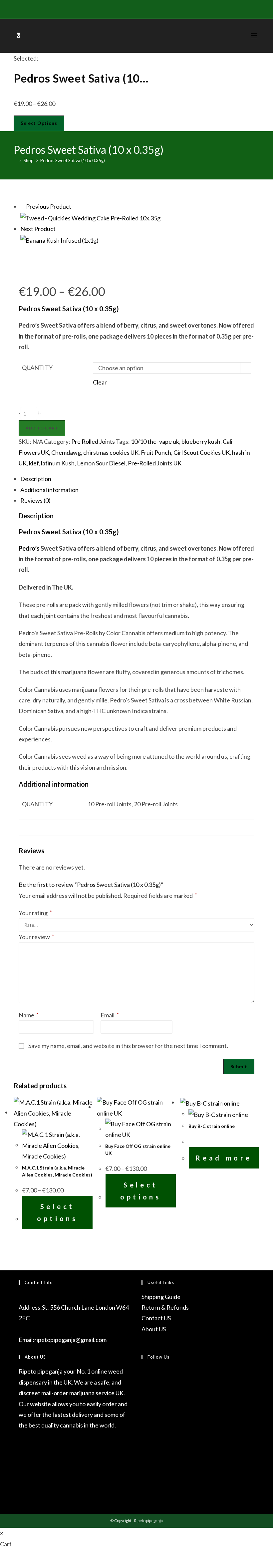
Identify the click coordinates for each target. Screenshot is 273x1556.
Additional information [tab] (49, 489)
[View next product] (59, 228)
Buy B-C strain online (211, 1126)
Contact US (156, 1318)
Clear (100, 382)
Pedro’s (29, 548)
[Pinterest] (124, 8)
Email (110, 1015)
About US (153, 1329)
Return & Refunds (165, 1307)
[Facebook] (116, 8)
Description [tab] (35, 478)
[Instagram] (139, 8)
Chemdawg (66, 452)
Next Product (38, 228)
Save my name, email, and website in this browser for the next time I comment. (128, 1045)
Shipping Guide (160, 1296)
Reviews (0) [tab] (35, 500)
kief (34, 463)
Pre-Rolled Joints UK (154, 463)
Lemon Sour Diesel (101, 463)
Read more (223, 1158)
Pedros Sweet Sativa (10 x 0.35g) (72, 160)
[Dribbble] (132, 8)
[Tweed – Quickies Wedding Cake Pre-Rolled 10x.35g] (90, 217)
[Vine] (154, 8)
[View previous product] (22, 206)
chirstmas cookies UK (110, 452)
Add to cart (42, 427)
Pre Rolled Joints (93, 441)
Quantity (37, 367)
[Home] (15, 160)
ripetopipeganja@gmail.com (70, 1339)
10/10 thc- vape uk (155, 441)
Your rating (35, 912)
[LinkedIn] (143, 1422)
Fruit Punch (156, 452)
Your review (36, 936)
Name (29, 1015)
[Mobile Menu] (255, 36)
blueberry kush (200, 441)
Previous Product (48, 206)
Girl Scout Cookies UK (201, 452)
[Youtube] (147, 8)
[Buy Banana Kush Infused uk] (59, 239)
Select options (57, 1212)
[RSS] (162, 8)
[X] (110, 8)
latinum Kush (58, 463)
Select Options (39, 123)
